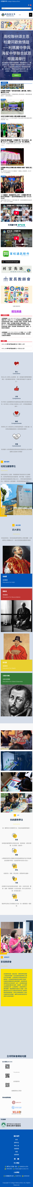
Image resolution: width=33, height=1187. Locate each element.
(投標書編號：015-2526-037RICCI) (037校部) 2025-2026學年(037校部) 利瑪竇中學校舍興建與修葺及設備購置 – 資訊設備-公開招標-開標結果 (16, 334)
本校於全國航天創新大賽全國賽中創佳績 (13, 116)
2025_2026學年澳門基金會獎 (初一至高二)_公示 (13, 344)
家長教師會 (16, 1081)
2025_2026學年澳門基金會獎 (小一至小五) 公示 (13, 348)
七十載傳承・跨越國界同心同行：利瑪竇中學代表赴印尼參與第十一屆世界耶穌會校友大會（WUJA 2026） (16, 196)
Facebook (17, 1072)
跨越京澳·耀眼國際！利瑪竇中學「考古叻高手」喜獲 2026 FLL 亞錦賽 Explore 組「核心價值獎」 (16, 141)
